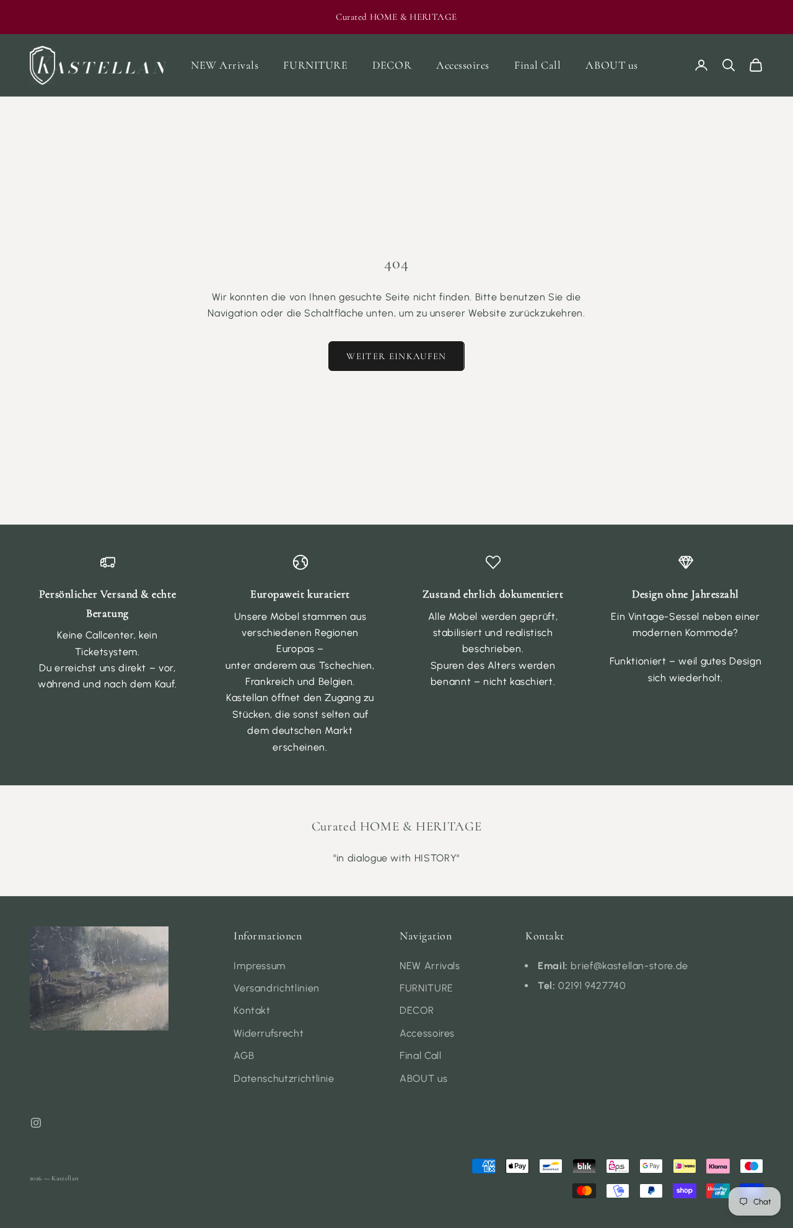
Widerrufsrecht (269, 1033)
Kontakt (252, 1010)
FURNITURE (315, 65)
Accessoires (462, 65)
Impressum (260, 966)
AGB (244, 1055)
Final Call (537, 65)
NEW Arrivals (224, 65)
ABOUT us (611, 65)
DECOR (391, 65)
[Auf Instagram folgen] (36, 1123)
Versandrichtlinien (277, 988)
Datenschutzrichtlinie (284, 1078)
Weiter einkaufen (396, 356)
